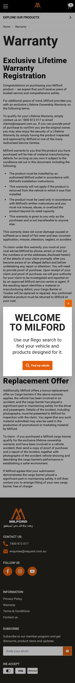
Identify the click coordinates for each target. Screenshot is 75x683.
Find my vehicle (40, 365)
